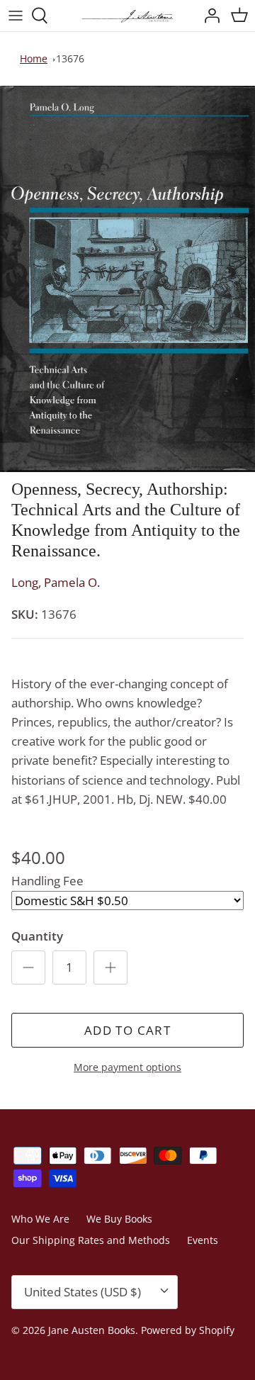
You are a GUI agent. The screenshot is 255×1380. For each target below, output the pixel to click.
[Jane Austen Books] (127, 15)
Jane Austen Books (91, 1330)
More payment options (127, 1068)
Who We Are (40, 1218)
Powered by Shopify (187, 1330)
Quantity (37, 936)
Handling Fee (47, 881)
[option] (127, 279)
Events (202, 1240)
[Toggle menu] (15, 15)
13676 (70, 58)
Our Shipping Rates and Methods (90, 1240)
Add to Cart (127, 1030)
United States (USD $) (82, 1292)
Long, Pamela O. (55, 582)
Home (33, 58)
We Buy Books (119, 1218)
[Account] (208, 15)
